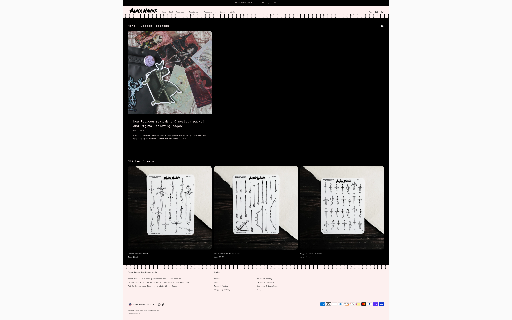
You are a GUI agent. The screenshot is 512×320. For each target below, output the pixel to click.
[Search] (371, 12)
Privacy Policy (264, 279)
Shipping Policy (222, 290)
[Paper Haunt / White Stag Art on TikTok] (163, 304)
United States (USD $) (142, 304)
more (185, 139)
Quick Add (170, 246)
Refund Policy (221, 286)
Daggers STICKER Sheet (311, 254)
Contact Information (267, 286)
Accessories (210, 12)
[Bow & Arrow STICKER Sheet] (256, 208)
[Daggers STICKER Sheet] (342, 208)
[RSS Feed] (382, 26)
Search (217, 279)
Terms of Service (265, 282)
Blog (259, 290)
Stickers (180, 12)
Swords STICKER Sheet (138, 254)
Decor (223, 12)
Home (164, 12)
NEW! (171, 12)
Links (232, 12)
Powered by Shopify (134, 313)
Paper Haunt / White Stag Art (149, 310)
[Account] (376, 12)
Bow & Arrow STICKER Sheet (227, 254)
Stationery (194, 12)
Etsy (216, 282)
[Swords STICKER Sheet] (170, 208)
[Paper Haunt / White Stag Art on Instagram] (159, 304)
